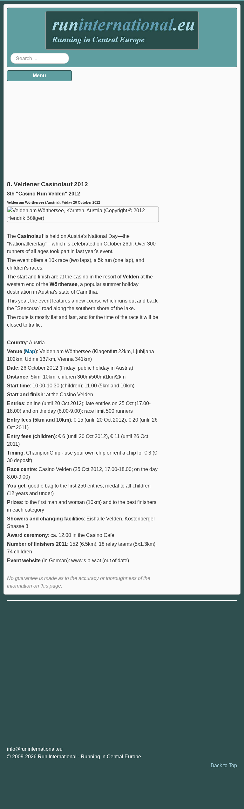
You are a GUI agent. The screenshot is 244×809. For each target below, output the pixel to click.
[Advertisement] (83, 128)
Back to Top (224, 765)
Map (30, 351)
